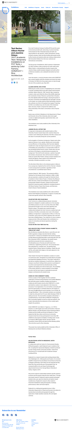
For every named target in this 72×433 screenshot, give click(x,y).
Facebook (3, 415)
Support (66, 7)
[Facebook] (12, 82)
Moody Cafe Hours (20, 427)
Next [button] (69, 27)
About (42, 7)
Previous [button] (3, 27)
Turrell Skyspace (35, 423)
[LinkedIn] (14, 82)
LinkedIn (12, 415)
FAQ (32, 425)
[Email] (17, 82)
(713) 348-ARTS (5, 427)
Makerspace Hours (20, 428)
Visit (26, 7)
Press (33, 421)
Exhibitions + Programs (33, 7)
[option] (36, 27)
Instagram (7, 415)
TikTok (16, 415)
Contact (33, 424)
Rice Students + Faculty (57, 7)
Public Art (48, 7)
